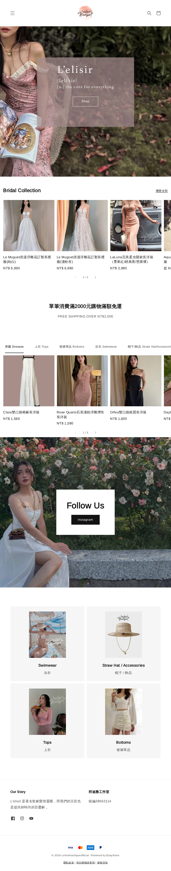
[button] (12, 13)
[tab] (14, 347)
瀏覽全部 (162, 190)
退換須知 (102, 862)
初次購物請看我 (85, 862)
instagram (85, 519)
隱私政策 (68, 862)
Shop (85, 101)
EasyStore (112, 855)
